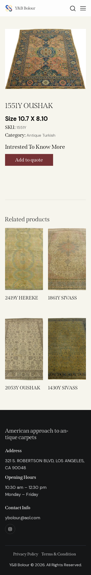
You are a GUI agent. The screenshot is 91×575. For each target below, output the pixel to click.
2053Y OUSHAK (22, 388)
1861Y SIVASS (62, 298)
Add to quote (29, 160)
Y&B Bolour (25, 8)
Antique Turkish (41, 135)
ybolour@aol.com (22, 517)
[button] (17, 259)
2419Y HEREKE (21, 298)
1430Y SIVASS (63, 388)
